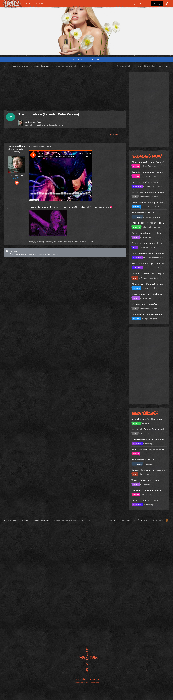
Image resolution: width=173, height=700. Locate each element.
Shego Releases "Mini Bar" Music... (147, 222)
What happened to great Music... (147, 283)
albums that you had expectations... (148, 202)
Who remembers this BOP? (144, 212)
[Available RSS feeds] (166, 520)
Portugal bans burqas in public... (147, 232)
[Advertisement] (65, 89)
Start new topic (117, 134)
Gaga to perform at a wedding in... (148, 242)
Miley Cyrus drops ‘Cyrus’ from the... (149, 263)
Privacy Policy (80, 679)
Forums (26, 3)
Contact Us (94, 679)
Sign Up (156, 3)
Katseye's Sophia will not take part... (148, 273)
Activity (39, 3)
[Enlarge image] (48, 222)
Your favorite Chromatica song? (146, 314)
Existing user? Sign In (137, 3)
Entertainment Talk (152, 206)
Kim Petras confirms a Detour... (146, 181)
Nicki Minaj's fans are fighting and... (148, 192)
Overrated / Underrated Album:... (147, 171)
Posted (40, 146)
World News (147, 237)
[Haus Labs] (86, 31)
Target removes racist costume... (147, 293)
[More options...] (121, 146)
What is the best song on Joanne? (147, 161)
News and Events (148, 247)
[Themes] (166, 3)
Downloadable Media (53, 124)
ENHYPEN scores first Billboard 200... (149, 253)
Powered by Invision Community (86, 682)
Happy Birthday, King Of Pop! (145, 303)
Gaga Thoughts (149, 165)
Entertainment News (154, 186)
